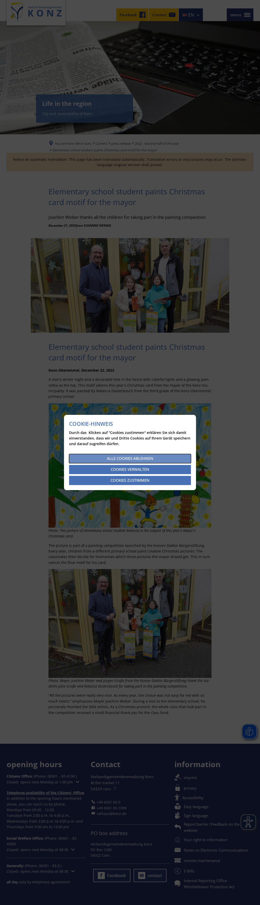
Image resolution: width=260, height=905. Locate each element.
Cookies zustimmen (130, 480)
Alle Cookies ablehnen (130, 458)
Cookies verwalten (130, 469)
